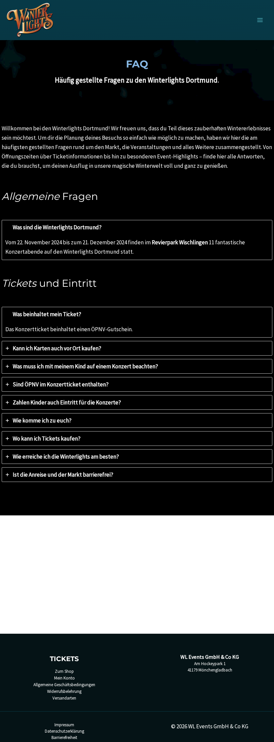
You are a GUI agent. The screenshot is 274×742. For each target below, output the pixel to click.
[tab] (137, 240)
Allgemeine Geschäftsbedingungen (64, 685)
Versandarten (64, 698)
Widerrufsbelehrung (64, 691)
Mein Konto (64, 678)
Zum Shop (64, 671)
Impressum (64, 725)
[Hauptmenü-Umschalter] (260, 20)
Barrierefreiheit (64, 737)
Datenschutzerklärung (64, 731)
